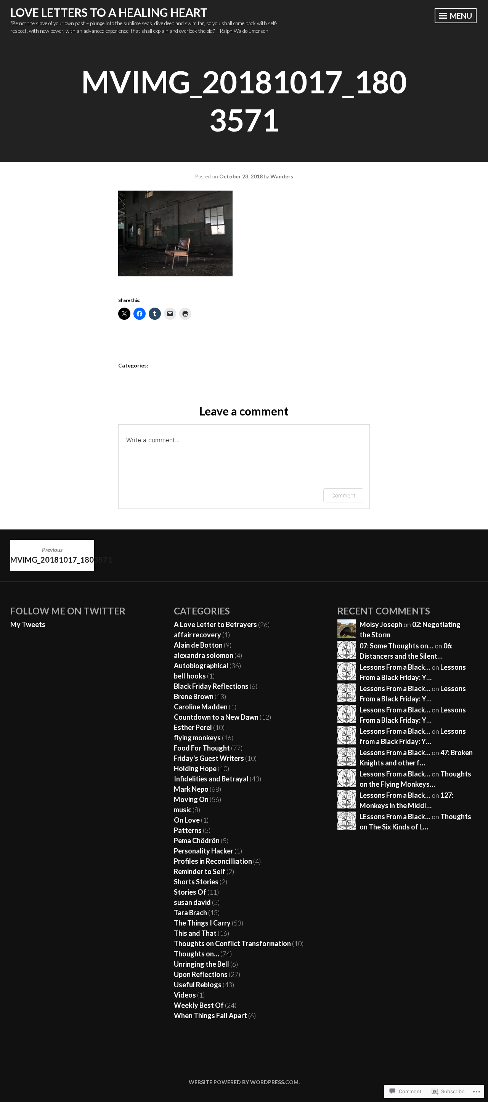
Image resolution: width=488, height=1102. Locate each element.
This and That (195, 933)
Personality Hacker (203, 851)
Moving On (191, 799)
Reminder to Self (199, 871)
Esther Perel (193, 727)
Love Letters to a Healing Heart (108, 12)
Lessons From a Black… (395, 667)
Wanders (281, 176)
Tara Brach (190, 912)
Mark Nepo (191, 789)
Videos (185, 995)
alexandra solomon (203, 655)
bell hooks (190, 676)
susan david (192, 902)
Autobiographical (201, 665)
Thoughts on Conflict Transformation (232, 943)
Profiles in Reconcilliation (213, 861)
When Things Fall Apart (210, 1015)
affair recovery (197, 634)
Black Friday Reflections (211, 686)
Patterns (188, 830)
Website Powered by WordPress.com (244, 1082)
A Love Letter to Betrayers (215, 624)
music (182, 809)
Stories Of (190, 892)
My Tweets (27, 624)
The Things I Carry (202, 923)
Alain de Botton (198, 645)
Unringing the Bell (201, 964)
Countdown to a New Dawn (216, 717)
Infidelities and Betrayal (211, 779)
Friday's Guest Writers (209, 758)
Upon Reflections (201, 974)
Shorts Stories (196, 881)
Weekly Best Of (199, 1005)
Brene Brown (194, 696)
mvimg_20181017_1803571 (52, 555)
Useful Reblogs (198, 984)
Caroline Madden (201, 707)
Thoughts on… (196, 954)
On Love (187, 820)
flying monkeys (197, 737)
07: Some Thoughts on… (396, 646)
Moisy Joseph (381, 624)
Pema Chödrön (197, 840)
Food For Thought (202, 748)
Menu (460, 15)
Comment (343, 495)
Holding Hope (195, 768)
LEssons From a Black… (395, 816)
